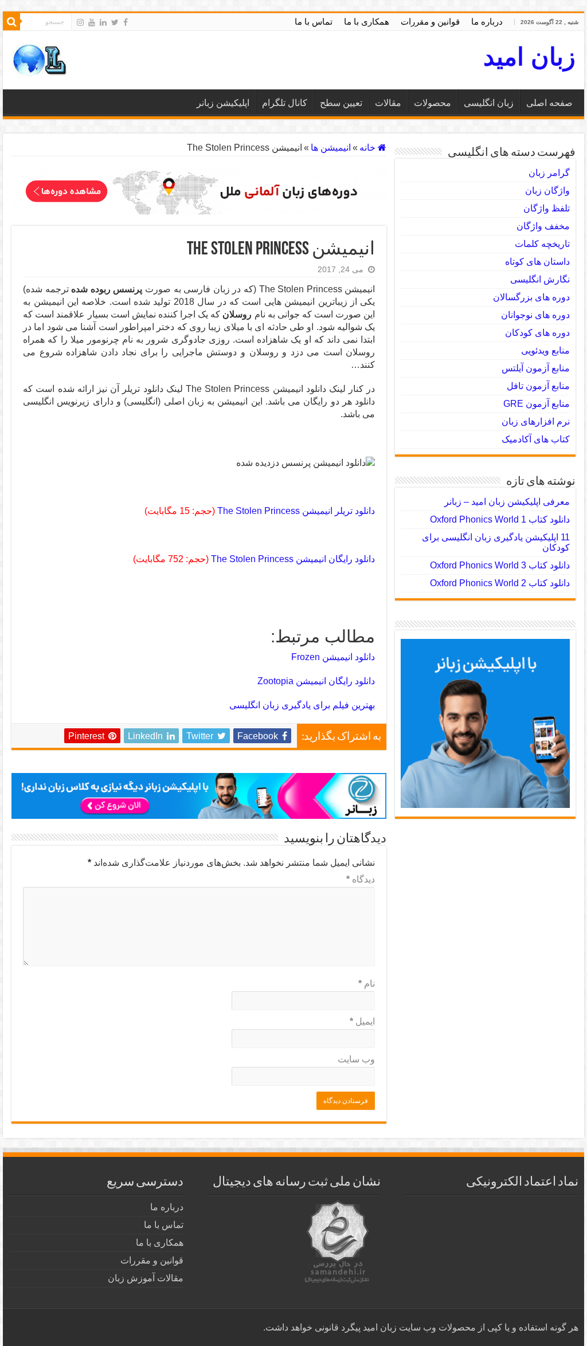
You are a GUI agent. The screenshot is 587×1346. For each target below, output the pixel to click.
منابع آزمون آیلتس (536, 368)
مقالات (388, 103)
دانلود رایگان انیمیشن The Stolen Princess (293, 559)
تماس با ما (313, 21)
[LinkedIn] (103, 22)
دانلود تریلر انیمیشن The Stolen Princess (296, 511)
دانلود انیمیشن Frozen (333, 657)
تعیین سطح (341, 103)
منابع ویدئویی (545, 350)
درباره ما (487, 21)
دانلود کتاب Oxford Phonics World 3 (500, 565)
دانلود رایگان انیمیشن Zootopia (316, 681)
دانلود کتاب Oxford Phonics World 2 (500, 583)
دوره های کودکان (537, 333)
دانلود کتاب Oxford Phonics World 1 (500, 519)
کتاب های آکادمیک (536, 439)
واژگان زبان (547, 190)
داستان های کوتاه (537, 261)
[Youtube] (91, 22)
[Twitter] (115, 22)
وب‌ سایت (356, 1059)
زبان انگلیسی (489, 103)
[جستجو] (11, 21)
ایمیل (362, 1021)
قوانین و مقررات (430, 21)
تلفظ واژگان (546, 208)
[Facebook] (125, 22)
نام (366, 983)
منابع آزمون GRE (536, 404)
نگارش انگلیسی (540, 279)
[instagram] (80, 22)
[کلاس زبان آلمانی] (198, 190)
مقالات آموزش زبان (145, 1278)
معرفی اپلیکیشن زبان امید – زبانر (507, 502)
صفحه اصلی (549, 103)
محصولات (432, 103)
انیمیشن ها (331, 147)
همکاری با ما (366, 21)
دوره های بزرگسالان (531, 297)
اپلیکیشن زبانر (223, 103)
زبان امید (529, 56)
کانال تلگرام (284, 103)
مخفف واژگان (543, 226)
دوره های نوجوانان (535, 315)
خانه (368, 147)
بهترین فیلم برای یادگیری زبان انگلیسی (302, 705)
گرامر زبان (549, 173)
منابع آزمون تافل (538, 386)
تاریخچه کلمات (542, 244)
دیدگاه (360, 879)
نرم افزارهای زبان (536, 421)
